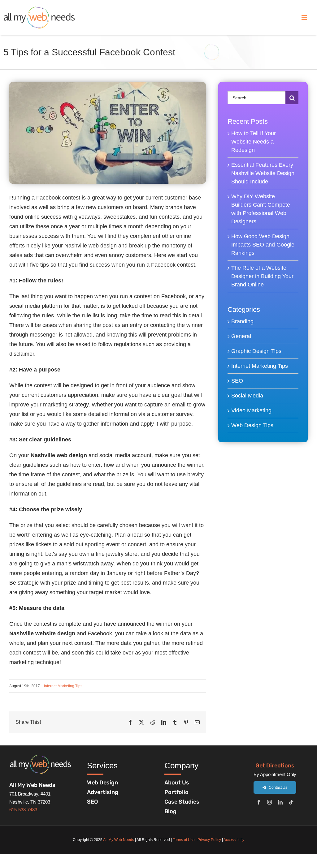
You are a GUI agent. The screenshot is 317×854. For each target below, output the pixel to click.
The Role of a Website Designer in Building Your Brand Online (262, 276)
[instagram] (269, 802)
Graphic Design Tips (256, 351)
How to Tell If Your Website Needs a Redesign (253, 141)
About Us (176, 782)
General (241, 336)
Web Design (102, 782)
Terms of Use (184, 840)
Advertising (102, 792)
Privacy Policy (209, 840)
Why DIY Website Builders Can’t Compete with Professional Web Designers (260, 209)
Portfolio (176, 792)
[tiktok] (291, 802)
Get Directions (274, 765)
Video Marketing (251, 410)
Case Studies (181, 801)
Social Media (247, 396)
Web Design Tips (252, 425)
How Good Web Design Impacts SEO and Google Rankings (262, 244)
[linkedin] (280, 802)
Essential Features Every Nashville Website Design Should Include (262, 173)
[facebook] (258, 802)
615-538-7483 (23, 809)
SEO (237, 381)
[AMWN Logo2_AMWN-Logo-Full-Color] (39, 9)
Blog (170, 811)
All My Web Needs (118, 840)
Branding (242, 321)
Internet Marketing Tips (63, 686)
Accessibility (234, 840)
